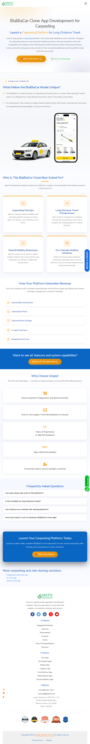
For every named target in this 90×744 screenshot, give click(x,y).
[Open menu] (85, 3)
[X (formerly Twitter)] (39, 614)
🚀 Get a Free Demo (31, 58)
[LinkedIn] (45, 614)
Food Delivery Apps (45, 672)
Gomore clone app (13, 581)
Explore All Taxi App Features (45, 361)
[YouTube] (57, 614)
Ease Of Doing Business (45, 643)
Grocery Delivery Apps (45, 679)
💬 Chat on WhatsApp (60, 59)
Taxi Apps (45, 657)
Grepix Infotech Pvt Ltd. (45, 735)
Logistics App (45, 668)
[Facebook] (32, 614)
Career (45, 640)
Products (45, 636)
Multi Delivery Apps (45, 676)
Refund (49, 740)
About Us (45, 629)
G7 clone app (12, 578)
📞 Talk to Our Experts (45, 554)
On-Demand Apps (45, 661)
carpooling (28, 38)
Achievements (45, 632)
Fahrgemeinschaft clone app (17, 575)
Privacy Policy (37, 740)
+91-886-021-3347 (46, 690)
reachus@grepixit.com (46, 693)
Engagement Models (45, 625)
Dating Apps (45, 665)
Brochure (45, 647)
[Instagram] (51, 614)
